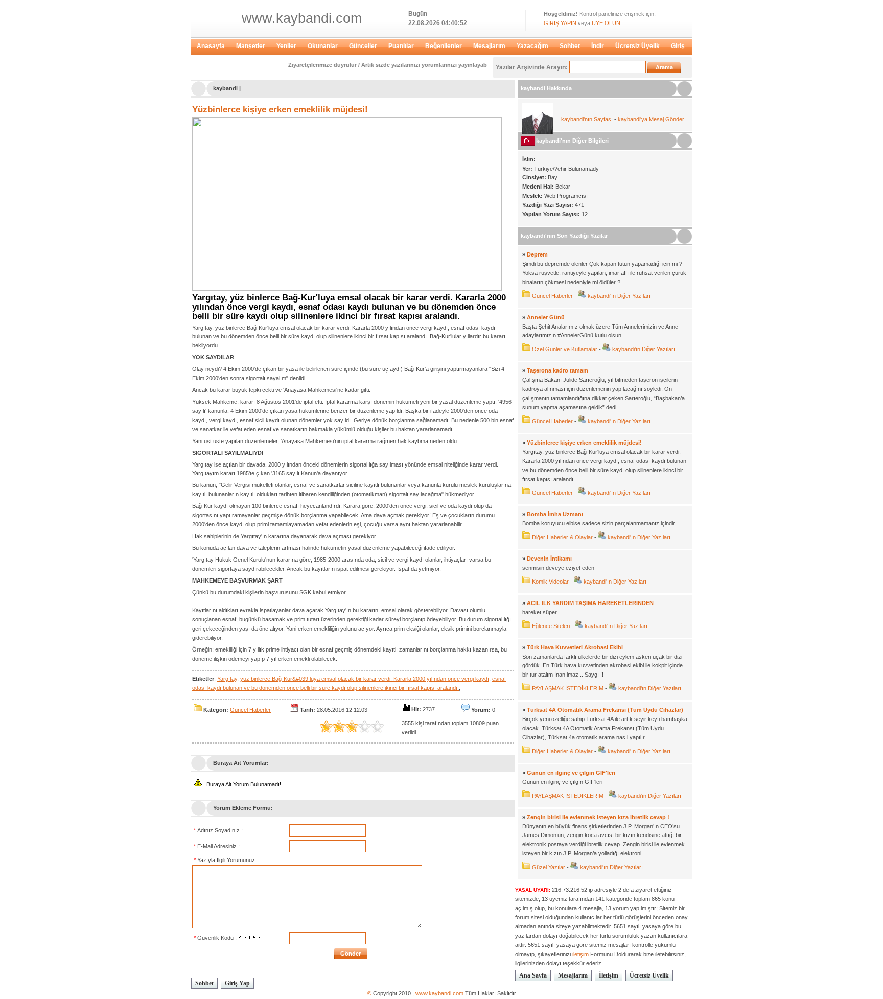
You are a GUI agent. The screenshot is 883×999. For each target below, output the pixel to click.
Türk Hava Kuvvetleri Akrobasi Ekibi (575, 647)
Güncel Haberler (250, 710)
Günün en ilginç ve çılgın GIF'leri (571, 773)
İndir (597, 46)
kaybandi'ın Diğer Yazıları (618, 296)
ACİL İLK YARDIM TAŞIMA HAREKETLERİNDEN (590, 603)
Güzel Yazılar (548, 867)
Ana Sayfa (533, 975)
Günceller (363, 46)
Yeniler (286, 46)
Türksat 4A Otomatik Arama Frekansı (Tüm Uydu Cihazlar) (605, 710)
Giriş (678, 46)
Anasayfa (211, 46)
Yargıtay (227, 679)
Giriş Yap (237, 983)
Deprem (537, 254)
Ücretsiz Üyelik (637, 46)
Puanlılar (401, 46)
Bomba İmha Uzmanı (555, 514)
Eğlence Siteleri (551, 626)
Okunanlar (323, 46)
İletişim (608, 975)
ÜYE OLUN (606, 23)
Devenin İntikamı (549, 558)
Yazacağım (532, 46)
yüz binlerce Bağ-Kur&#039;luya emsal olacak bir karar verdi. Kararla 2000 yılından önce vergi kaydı (364, 679)
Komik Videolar (550, 581)
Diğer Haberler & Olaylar (562, 537)
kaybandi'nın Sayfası (587, 119)
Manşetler (250, 46)
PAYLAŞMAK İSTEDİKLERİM (567, 688)
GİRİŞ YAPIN (560, 23)
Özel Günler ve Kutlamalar (564, 349)
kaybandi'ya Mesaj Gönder (651, 119)
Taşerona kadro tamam (557, 370)
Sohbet (570, 46)
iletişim (580, 954)
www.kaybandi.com (302, 18)
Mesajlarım (489, 46)
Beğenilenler (443, 46)
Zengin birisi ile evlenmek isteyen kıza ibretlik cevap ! (598, 817)
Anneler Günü (546, 317)
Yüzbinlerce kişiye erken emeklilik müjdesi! (280, 109)
